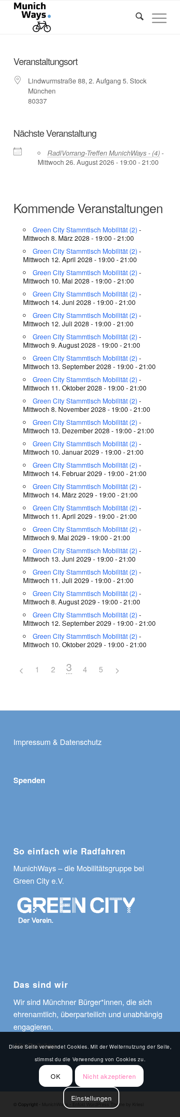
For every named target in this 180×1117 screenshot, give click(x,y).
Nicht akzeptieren (109, 1076)
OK (56, 1076)
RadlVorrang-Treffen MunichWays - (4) (103, 153)
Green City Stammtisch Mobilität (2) (85, 229)
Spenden (29, 780)
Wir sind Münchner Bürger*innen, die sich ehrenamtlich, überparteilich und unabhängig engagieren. (87, 1014)
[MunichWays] (74, 17)
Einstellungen (91, 1098)
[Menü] (155, 17)
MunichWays (34, 867)
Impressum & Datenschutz (57, 741)
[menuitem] (135, 17)
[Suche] (135, 17)
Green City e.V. (38, 880)
